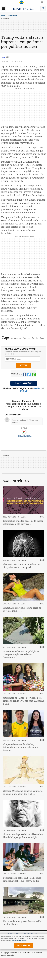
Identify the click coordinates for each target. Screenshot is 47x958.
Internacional (12, 15)
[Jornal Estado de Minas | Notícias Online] (23, 9)
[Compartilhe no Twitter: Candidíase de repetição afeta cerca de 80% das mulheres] (43, 604)
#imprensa (16, 338)
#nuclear (26, 338)
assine (23, 391)
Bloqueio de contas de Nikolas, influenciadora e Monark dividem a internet (20, 747)
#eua (42, 338)
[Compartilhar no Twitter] (29, 374)
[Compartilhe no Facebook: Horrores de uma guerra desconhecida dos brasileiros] (40, 917)
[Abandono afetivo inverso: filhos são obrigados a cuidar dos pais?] (23, 543)
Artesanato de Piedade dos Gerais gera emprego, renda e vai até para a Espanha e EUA (23, 700)
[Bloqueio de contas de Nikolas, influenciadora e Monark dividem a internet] (23, 723)
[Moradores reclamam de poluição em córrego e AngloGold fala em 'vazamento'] (23, 630)
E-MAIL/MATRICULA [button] (24, 436)
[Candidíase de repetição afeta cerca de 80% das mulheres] (23, 587)
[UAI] (22, 2)
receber (23, 365)
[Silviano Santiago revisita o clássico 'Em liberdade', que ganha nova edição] (23, 813)
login (37, 388)
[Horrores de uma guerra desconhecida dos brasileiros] (23, 900)
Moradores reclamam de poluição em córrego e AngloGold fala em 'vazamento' (21, 654)
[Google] (24, 432)
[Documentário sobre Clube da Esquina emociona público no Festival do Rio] (23, 857)
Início (3, 15)
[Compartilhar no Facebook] (25, 374)
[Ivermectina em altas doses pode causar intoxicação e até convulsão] (23, 500)
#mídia (35, 338)
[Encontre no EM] (42, 8)
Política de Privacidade (19, 941)
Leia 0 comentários (23, 383)
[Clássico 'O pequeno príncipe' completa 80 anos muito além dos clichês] (23, 770)
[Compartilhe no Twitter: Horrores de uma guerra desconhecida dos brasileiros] (43, 917)
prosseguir (23, 945)
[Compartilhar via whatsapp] (34, 374)
